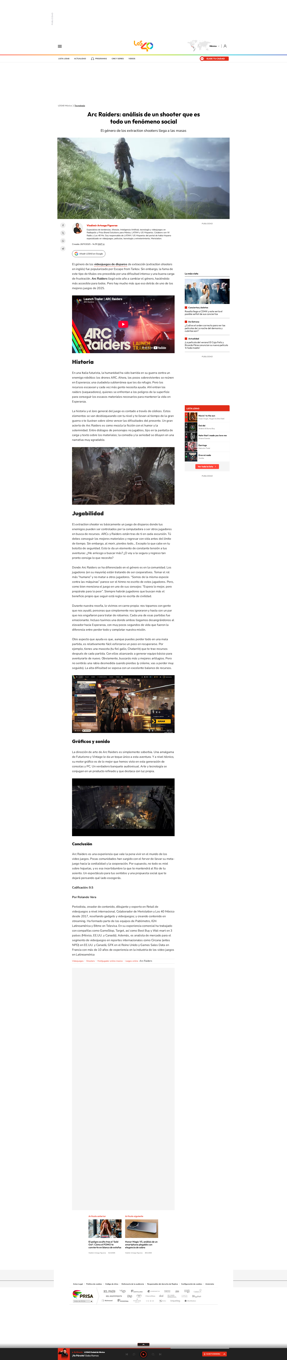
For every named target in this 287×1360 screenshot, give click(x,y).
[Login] (225, 46)
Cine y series (118, 58)
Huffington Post (113, 1295)
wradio (138, 1295)
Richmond (107, 1300)
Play (143, 1354)
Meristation (190, 1300)
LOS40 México (143, 46)
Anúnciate (209, 1284)
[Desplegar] (143, 1344)
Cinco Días (150, 1295)
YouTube (134, 1264)
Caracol (196, 1291)
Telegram (63, 248)
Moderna (122, 1300)
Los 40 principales (123, 1291)
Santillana (137, 1291)
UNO (130, 1295)
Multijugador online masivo (110, 961)
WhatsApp (63, 241)
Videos (132, 58)
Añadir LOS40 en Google (91, 253)
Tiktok (128, 1264)
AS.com (176, 1291)
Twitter (63, 233)
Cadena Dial (161, 1295)
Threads (158, 1264)
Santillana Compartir (153, 1291)
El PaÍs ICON (150, 1300)
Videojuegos (78, 961)
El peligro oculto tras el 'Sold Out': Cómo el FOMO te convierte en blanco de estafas (104, 1244)
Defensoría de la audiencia (133, 1284)
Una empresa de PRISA (83, 1294)
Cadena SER (166, 1291)
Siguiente (160, 1354)
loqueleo (175, 1300)
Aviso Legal (78, 1284)
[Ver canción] (192, 417)
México (213, 46)
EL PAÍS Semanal (172, 1295)
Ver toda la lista (205, 466)
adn (186, 1291)
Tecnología (79, 106)
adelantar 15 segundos (153, 1354)
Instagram (140, 1264)
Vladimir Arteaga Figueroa (102, 225)
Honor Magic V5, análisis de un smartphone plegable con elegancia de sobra (141, 1244)
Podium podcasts (137, 1300)
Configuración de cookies (191, 1284)
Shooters (90, 961)
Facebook (63, 225)
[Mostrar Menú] (62, 46)
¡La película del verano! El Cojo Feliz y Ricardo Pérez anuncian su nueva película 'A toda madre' (206, 345)
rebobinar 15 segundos (134, 1354)
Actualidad (80, 58)
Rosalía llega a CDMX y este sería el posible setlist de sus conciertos (203, 312)
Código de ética (111, 1284)
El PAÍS (109, 1291)
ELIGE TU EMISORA (213, 1354)
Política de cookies (94, 1284)
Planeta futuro (183, 1295)
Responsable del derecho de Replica (162, 1284)
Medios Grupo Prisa (82, 1301)
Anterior (127, 1354)
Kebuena (194, 1295)
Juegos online (131, 961)
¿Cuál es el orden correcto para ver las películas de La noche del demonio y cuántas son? (205, 328)
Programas (101, 58)
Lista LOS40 (63, 58)
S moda (162, 1300)
